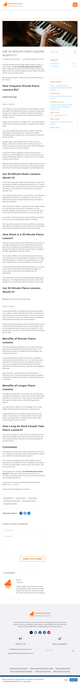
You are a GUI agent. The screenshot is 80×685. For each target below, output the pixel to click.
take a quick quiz (13, 484)
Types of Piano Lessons (43, 671)
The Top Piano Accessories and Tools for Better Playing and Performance (61, 107)
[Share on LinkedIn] (28, 513)
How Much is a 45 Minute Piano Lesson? (61, 123)
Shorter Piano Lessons (28, 501)
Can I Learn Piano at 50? (58, 115)
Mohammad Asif (14, 59)
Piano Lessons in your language (21, 671)
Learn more (27, 681)
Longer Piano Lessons (10, 504)
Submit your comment (32, 559)
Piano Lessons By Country (18, 668)
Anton (18, 580)
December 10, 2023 (37, 59)
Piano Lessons (33, 498)
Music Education (8, 498)
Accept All (73, 680)
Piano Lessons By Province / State (41, 668)
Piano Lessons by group (61, 671)
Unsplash (11, 104)
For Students (62, 64)
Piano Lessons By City (63, 668)
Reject (66, 680)
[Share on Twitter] (24, 513)
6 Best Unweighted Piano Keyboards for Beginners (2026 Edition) (61, 88)
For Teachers (62, 66)
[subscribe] (73, 651)
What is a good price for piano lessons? (61, 97)
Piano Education (20, 498)
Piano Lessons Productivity (11, 501)
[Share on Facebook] (20, 513)
